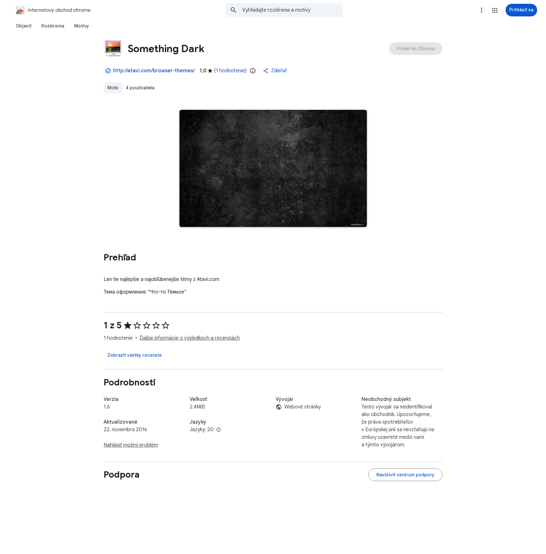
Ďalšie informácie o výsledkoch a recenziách (190, 338)
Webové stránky (302, 407)
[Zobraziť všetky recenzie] (135, 355)
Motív (112, 88)
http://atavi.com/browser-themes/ (154, 71)
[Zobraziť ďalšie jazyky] (218, 430)
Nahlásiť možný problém (131, 445)
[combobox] (292, 10)
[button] (494, 10)
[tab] (23, 26)
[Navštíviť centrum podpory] (405, 474)
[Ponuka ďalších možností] (481, 10)
